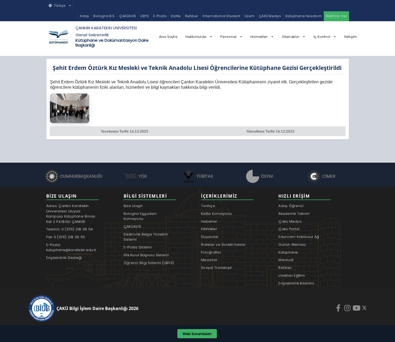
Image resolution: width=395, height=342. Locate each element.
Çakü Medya (289, 221)
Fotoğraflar (211, 252)
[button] (60, 5)
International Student (221, 16)
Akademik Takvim (294, 213)
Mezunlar (209, 259)
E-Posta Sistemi (138, 247)
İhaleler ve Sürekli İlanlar (223, 244)
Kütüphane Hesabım (303, 16)
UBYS (144, 16)
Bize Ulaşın (133, 205)
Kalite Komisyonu (216, 213)
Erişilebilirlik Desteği (64, 257)
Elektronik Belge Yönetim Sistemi (146, 237)
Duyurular (209, 236)
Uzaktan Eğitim (291, 275)
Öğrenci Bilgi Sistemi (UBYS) (149, 262)
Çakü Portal (288, 228)
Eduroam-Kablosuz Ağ (298, 236)
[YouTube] (357, 307)
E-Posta (160, 16)
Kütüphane (288, 252)
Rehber (191, 16)
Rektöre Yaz (336, 16)
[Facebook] (338, 307)
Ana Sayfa (168, 36)
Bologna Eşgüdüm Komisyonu (140, 216)
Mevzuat (285, 259)
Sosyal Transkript (216, 267)
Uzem (249, 16)
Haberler (209, 221)
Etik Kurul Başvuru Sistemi (146, 255)
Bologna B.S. (104, 16)
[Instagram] (348, 307)
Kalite (176, 16)
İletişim (350, 36)
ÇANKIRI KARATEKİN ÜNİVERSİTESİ (106, 28)
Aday (84, 16)
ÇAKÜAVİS (127, 16)
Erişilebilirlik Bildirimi (296, 283)
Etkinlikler (209, 228)
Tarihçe (208, 205)
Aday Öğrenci (290, 205)
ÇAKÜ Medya (270, 16)
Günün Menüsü (292, 244)
